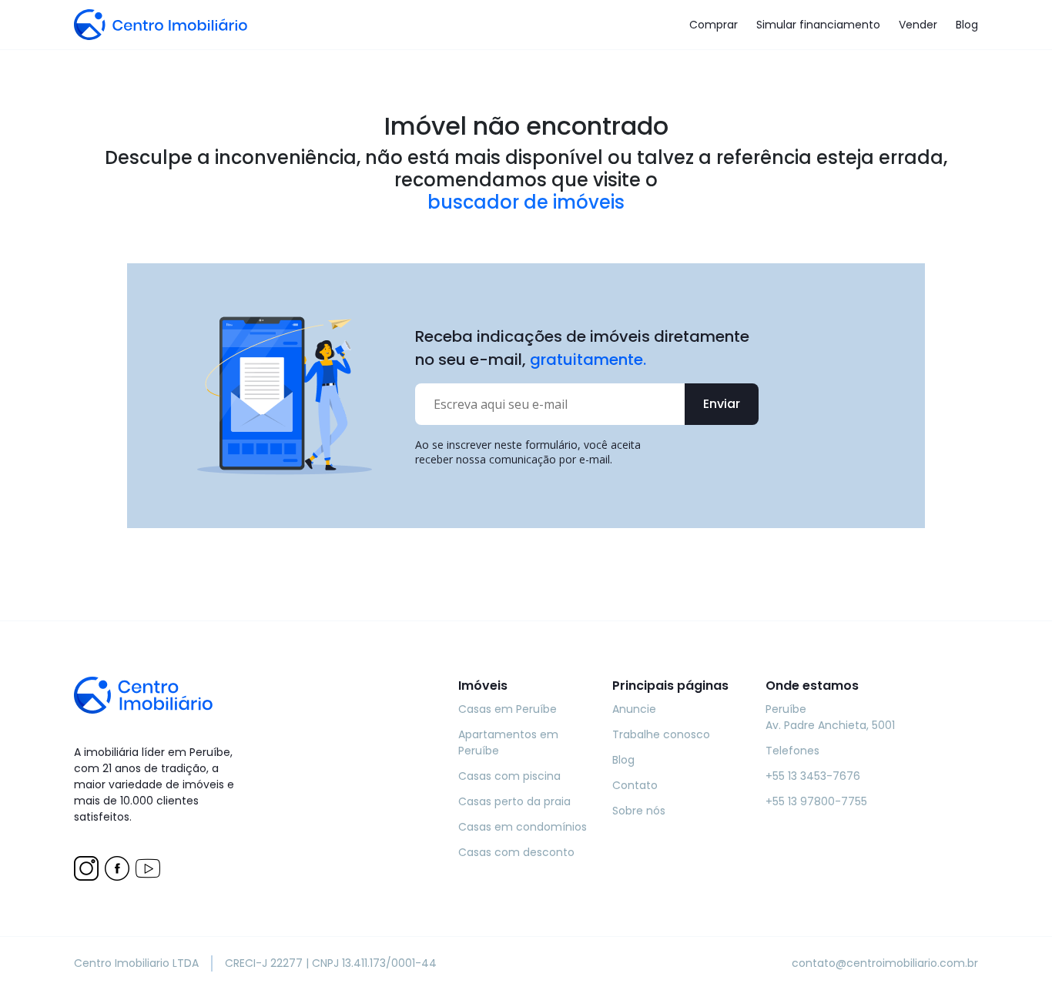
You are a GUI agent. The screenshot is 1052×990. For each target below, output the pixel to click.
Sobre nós (638, 810)
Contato (635, 785)
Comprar (713, 24)
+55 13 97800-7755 (816, 801)
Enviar (721, 404)
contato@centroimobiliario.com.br (885, 963)
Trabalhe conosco (661, 734)
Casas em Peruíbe (507, 709)
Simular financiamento (818, 24)
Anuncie (634, 709)
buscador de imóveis (526, 203)
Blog (967, 24)
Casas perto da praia (514, 801)
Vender (918, 24)
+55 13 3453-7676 (813, 776)
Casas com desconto (516, 852)
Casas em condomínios (522, 826)
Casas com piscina (509, 776)
